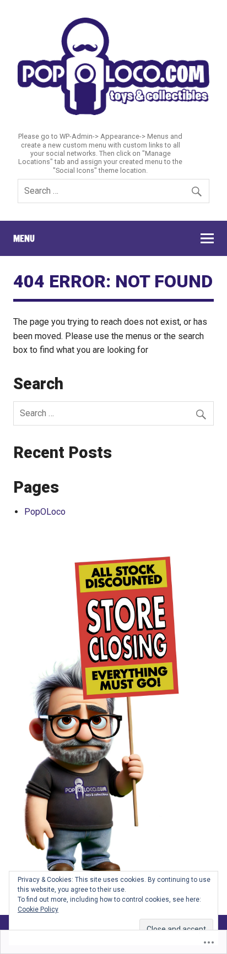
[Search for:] (113, 191)
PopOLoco (45, 511)
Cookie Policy (38, 909)
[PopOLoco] (113, 112)
